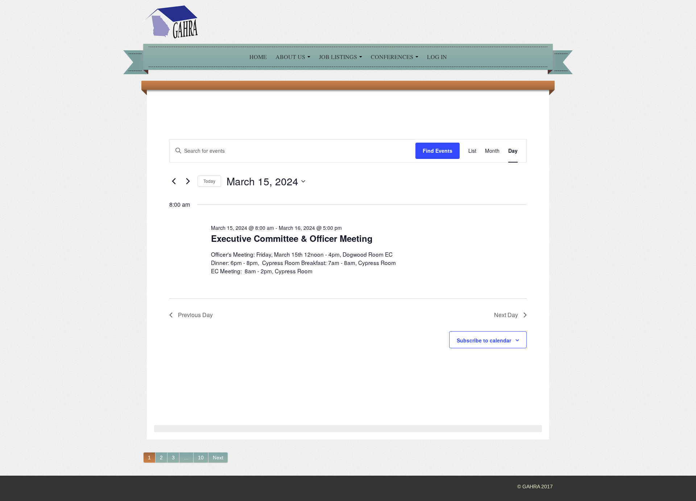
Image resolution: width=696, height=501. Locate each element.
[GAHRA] (170, 21)
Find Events (437, 150)
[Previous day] (173, 181)
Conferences (393, 56)
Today (209, 181)
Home (258, 56)
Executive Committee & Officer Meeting (292, 238)
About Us (291, 56)
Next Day (506, 315)
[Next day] (187, 181)
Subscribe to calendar (484, 340)
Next (218, 457)
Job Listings (339, 56)
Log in (437, 56)
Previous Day (195, 315)
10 (201, 457)
